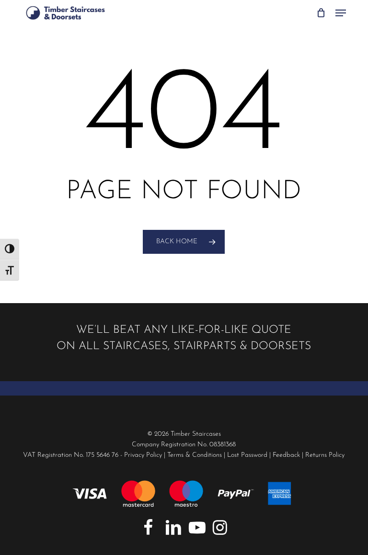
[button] (340, 13)
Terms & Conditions (194, 455)
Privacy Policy (143, 455)
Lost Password (247, 455)
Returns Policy (325, 455)
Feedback (286, 455)
